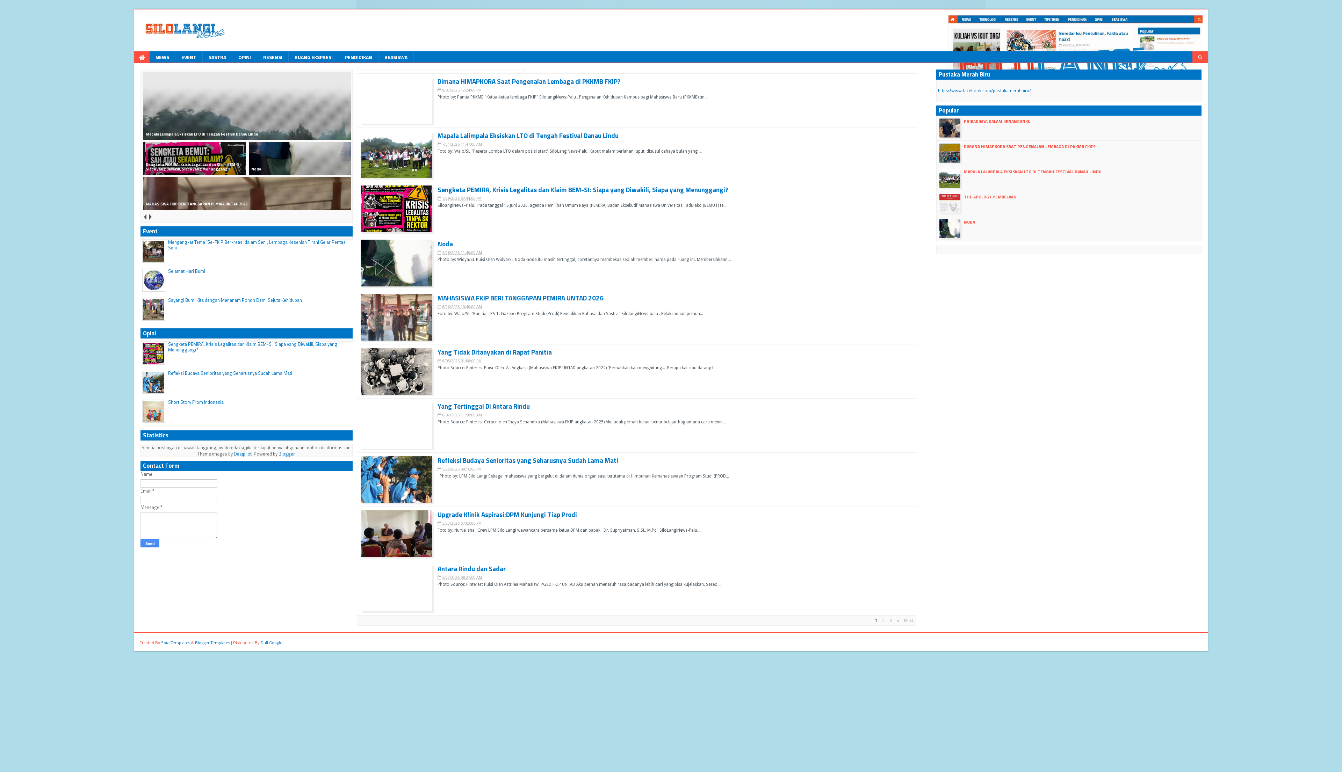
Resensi (272, 57)
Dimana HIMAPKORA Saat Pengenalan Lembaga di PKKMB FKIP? (529, 81)
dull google (271, 642)
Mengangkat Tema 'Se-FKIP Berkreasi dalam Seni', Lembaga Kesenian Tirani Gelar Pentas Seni (257, 245)
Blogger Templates (212, 642)
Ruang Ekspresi (314, 57)
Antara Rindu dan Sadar (472, 569)
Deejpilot (243, 453)
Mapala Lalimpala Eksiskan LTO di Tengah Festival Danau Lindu (528, 135)
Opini (244, 57)
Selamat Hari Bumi (186, 271)
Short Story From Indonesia (196, 402)
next (150, 216)
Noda (445, 244)
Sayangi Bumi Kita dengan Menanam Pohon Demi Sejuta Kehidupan (235, 300)
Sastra (217, 57)
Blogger (287, 453)
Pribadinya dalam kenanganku (997, 121)
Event (188, 57)
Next (908, 620)
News (162, 57)
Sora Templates (175, 642)
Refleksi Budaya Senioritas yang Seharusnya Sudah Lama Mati (230, 373)
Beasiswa (395, 57)
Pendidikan (358, 57)
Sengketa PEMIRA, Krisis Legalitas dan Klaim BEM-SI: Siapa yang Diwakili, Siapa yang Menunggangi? (252, 347)
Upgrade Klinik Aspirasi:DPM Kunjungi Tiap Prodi (507, 514)
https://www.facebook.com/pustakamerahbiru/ (984, 90)
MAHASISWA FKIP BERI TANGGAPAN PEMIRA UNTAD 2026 (521, 298)
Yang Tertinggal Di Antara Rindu (484, 406)
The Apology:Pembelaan (990, 197)
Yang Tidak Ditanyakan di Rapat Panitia (495, 352)
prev (144, 216)
